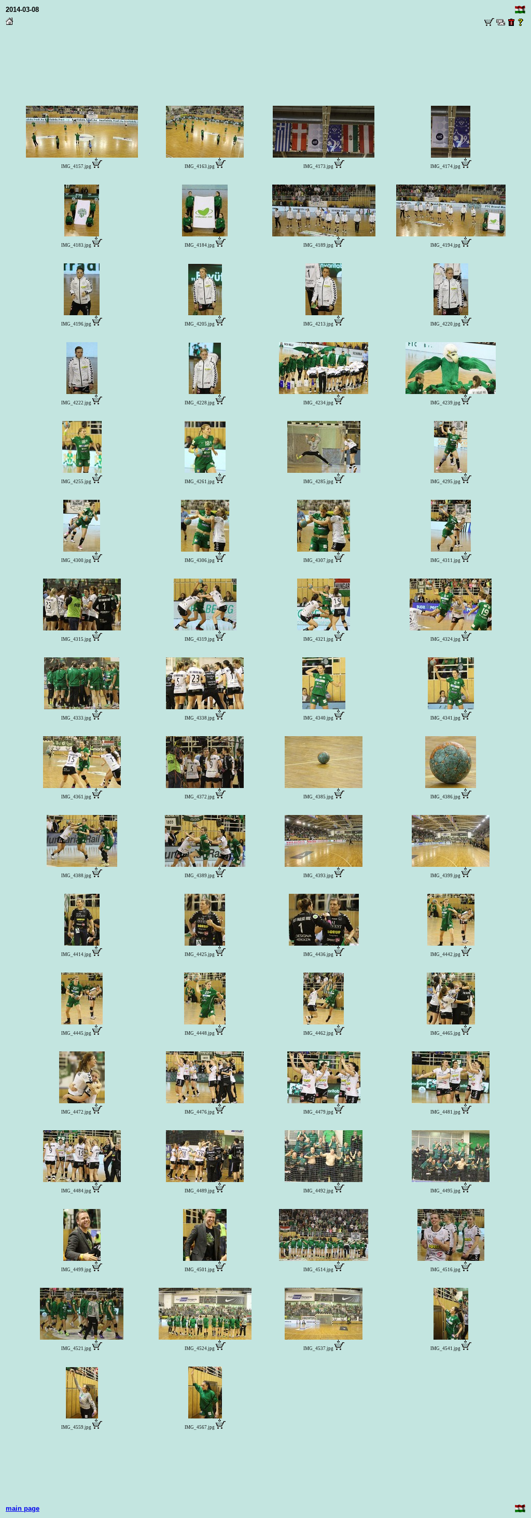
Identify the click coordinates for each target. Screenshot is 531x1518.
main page (22, 1508)
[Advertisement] (265, 52)
